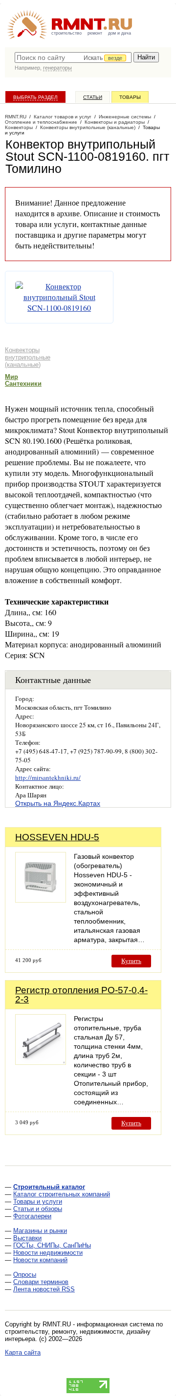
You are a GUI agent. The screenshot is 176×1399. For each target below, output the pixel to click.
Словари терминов (40, 1282)
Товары (130, 97)
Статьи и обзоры (37, 1208)
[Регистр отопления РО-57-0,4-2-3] (41, 1062)
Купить (131, 960)
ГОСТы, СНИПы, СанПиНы (52, 1245)
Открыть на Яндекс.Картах (57, 803)
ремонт (95, 33)
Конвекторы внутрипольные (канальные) (27, 357)
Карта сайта (23, 1352)
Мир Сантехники (23, 380)
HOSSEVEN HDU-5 (57, 837)
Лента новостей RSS (44, 1289)
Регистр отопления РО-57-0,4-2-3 (81, 994)
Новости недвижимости (48, 1252)
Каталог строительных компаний (61, 1194)
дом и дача (119, 33)
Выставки (27, 1238)
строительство (66, 33)
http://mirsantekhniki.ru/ (48, 777)
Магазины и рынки (40, 1230)
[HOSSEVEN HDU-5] (41, 900)
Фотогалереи (32, 1216)
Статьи (92, 97)
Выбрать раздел (35, 97)
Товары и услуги (37, 1201)
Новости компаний (40, 1260)
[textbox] (73, 57)
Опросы (24, 1274)
